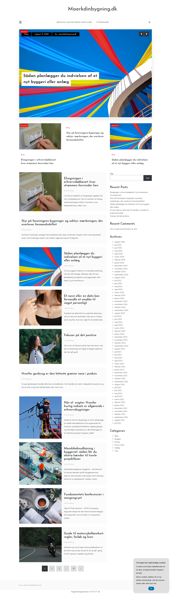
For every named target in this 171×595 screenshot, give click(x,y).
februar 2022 (120, 414)
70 (74, 580)
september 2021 (121, 429)
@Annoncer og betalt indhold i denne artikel (74, 22)
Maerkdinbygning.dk (92, 9)
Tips (116, 462)
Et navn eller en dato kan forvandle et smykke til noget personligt (81, 311)
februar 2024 (120, 343)
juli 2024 (118, 328)
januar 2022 (119, 417)
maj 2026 (118, 262)
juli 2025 (118, 292)
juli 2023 (118, 363)
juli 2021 (118, 435)
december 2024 (121, 313)
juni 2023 (118, 366)
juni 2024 (118, 331)
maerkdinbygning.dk (67, 34)
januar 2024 (119, 346)
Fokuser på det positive (80, 347)
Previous (141, 34)
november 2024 (121, 316)
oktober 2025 (120, 283)
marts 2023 (119, 375)
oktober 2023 (120, 354)
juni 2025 (118, 295)
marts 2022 (119, 411)
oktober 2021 (120, 426)
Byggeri (118, 451)
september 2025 (121, 286)
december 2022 (121, 384)
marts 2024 (119, 340)
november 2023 (121, 352)
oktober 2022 (120, 390)
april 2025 (119, 301)
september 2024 (121, 322)
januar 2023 (119, 381)
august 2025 (120, 289)
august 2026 (120, 253)
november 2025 (121, 280)
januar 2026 (119, 274)
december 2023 (121, 348)
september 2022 (121, 393)
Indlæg (117, 459)
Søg (111, 185)
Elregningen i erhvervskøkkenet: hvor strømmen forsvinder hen (59, 79)
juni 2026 (118, 259)
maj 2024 (118, 334)
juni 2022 (118, 402)
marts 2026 (119, 268)
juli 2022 (118, 399)
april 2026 (119, 265)
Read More (142, 79)
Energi (117, 453)
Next (146, 34)
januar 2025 (119, 310)
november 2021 (121, 423)
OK (151, 588)
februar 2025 (120, 307)
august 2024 (120, 325)
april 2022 (119, 408)
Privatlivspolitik (102, 22)
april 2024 (119, 337)
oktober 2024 (120, 319)
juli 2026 (118, 256)
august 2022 (120, 396)
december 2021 (121, 420)
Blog (26, 34)
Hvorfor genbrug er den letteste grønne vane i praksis (59, 385)
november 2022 (121, 387)
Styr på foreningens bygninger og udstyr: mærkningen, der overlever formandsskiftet (85, 148)
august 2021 (120, 432)
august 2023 (120, 360)
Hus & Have (119, 456)
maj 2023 (118, 369)
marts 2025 (119, 304)
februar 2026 (120, 271)
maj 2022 (118, 405)
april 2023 (119, 372)
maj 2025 (118, 298)
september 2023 (121, 357)
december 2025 (121, 277)
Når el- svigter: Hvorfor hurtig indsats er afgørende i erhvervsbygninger (84, 418)
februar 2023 (120, 378)
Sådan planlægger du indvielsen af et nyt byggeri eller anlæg (83, 269)
